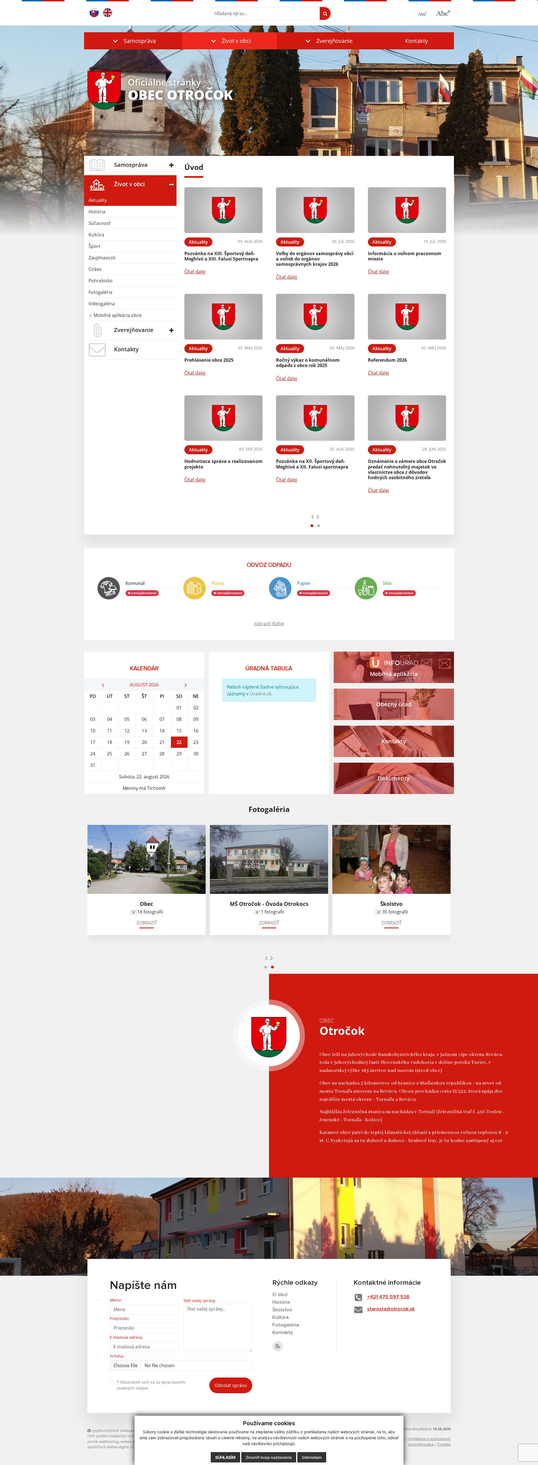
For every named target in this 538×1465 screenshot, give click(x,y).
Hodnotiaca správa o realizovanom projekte (223, 464)
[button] (133, 40)
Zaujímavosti (102, 258)
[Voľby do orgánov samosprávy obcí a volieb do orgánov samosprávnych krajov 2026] (315, 210)
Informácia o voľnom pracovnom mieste (404, 256)
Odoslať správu (231, 1385)
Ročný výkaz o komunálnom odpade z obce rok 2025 (308, 362)
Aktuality (98, 200)
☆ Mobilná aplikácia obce (115, 315)
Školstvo (282, 1309)
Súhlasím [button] (225, 1457)
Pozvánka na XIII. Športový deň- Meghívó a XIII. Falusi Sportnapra (221, 256)
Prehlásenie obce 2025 (208, 360)
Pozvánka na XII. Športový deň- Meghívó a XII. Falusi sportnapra (312, 464)
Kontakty (416, 41)
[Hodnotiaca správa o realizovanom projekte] (223, 418)
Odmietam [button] (312, 1457)
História (97, 212)
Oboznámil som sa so (151, 1385)
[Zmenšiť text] (424, 13)
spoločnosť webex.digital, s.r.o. (112, 1446)
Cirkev (95, 269)
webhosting (109, 1441)
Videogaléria (102, 304)
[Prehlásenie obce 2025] (223, 317)
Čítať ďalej (194, 272)
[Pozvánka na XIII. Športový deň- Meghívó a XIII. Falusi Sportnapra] (223, 210)
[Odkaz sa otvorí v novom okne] (277, 1346)
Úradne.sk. (261, 694)
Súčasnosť (99, 223)
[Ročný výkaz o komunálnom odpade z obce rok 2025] (315, 317)
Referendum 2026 (387, 360)
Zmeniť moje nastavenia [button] (269, 1457)
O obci (279, 1294)
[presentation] (312, 516)
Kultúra (96, 235)
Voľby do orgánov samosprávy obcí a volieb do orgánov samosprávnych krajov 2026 (314, 258)
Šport (94, 246)
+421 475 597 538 (388, 1297)
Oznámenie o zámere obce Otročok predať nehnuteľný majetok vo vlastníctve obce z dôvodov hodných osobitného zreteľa (407, 469)
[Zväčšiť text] (443, 13)
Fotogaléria (100, 292)
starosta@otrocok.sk (391, 1309)
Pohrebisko (101, 281)
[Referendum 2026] (407, 317)
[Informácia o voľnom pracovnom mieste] (407, 210)
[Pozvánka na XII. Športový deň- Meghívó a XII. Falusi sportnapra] (315, 418)
